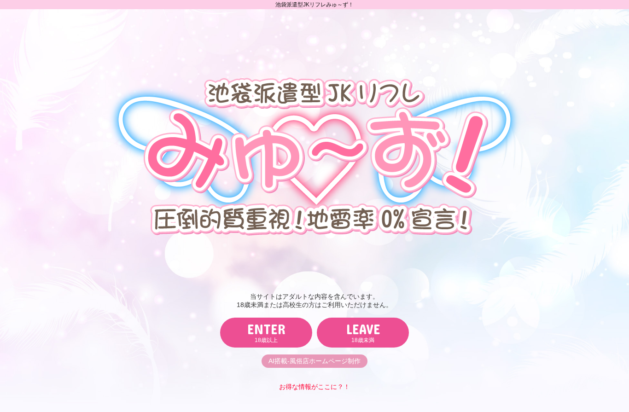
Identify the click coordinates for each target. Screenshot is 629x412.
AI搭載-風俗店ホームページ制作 (314, 361)
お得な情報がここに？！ (314, 386)
